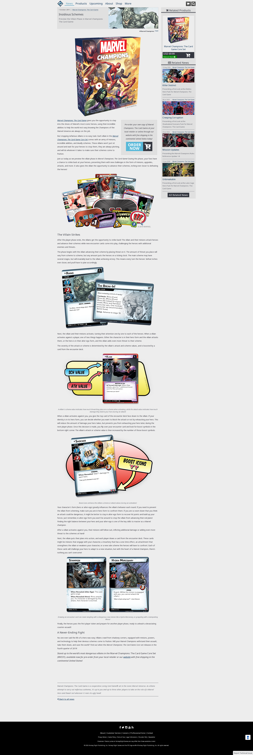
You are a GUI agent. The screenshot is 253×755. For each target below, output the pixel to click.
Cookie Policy (112, 737)
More (128, 3)
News (69, 3)
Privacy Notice (102, 737)
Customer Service (114, 733)
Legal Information (131, 737)
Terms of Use (121, 737)
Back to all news (66, 699)
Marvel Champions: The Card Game (85, 10)
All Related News (178, 195)
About (109, 3)
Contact (150, 733)
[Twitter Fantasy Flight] (123, 727)
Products (81, 3)
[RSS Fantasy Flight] (133, 727)
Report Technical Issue (243, 753)
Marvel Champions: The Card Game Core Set (178, 48)
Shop (119, 3)
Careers (125, 733)
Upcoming (96, 3)
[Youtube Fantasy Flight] (130, 727)
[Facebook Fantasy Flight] (120, 727)
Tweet (156, 31)
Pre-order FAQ (142, 737)
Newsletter (152, 737)
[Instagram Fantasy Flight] (126, 727)
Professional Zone (137, 733)
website (127, 656)
